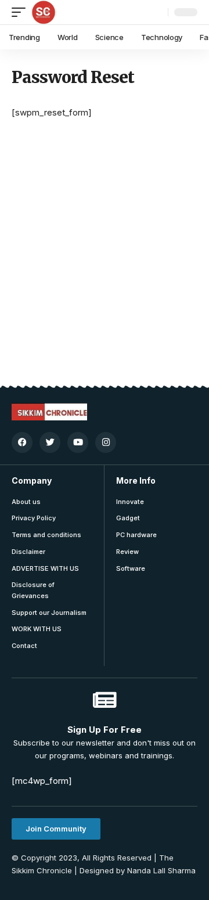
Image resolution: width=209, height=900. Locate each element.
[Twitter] (49, 442)
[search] (156, 12)
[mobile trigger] (21, 12)
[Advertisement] (104, 275)
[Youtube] (77, 442)
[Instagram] (105, 442)
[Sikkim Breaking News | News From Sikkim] (43, 12)
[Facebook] (22, 442)
